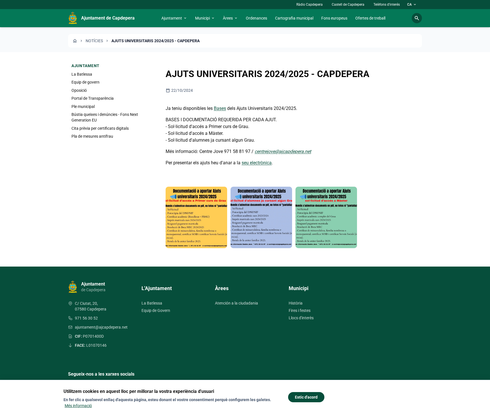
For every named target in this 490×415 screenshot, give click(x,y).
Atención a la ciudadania (236, 303)
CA (412, 4)
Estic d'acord (306, 397)
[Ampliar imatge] (196, 217)
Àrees (230, 18)
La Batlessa (81, 74)
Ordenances (256, 18)
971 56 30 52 (86, 318)
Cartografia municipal (294, 18)
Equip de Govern (155, 310)
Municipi (205, 18)
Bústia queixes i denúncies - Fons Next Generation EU (104, 117)
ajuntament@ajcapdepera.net (101, 327)
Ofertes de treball (370, 18)
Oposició (79, 90)
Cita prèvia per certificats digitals (100, 128)
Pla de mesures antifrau (92, 136)
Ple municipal (83, 106)
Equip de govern (85, 82)
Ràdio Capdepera (309, 5)
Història (296, 303)
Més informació (78, 405)
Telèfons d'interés (386, 5)
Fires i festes (300, 310)
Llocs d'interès (301, 318)
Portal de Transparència (92, 98)
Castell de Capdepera (348, 5)
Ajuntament (174, 18)
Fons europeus (334, 18)
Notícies (94, 41)
